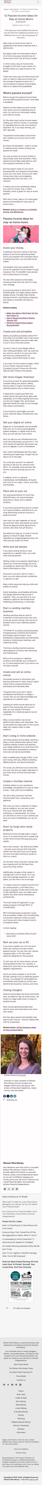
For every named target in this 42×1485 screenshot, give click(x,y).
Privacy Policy (21, 1453)
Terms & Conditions (21, 1449)
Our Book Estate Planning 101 (21, 1372)
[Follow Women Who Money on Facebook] (5, 1189)
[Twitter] (8, 1384)
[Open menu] (38, 1)
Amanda (22, 1075)
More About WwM (21, 1364)
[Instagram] (12, 1384)
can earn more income (13, 849)
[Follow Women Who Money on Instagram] (13, 1189)
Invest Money (21, 1408)
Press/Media (21, 1376)
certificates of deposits (28, 297)
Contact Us (21, 1380)
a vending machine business (26, 630)
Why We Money (23, 1086)
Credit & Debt (21, 1398)
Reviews (21, 1429)
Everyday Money (21, 1412)
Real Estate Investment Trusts (23, 913)
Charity (21, 1415)
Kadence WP (33, 1479)
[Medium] (20, 1384)
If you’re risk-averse (11, 290)
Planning (21, 1419)
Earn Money (21, 22)
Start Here (21, 1394)
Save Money (21, 1405)
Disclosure (31, 35)
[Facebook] (4, 1384)
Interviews (21, 1432)
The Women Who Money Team (21, 1368)
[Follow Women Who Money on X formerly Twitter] (9, 1189)
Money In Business (21, 1425)
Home (21, 1391)
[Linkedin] (16, 1384)
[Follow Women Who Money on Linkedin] (17, 1189)
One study (17, 56)
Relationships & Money (21, 1422)
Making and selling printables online (18, 336)
